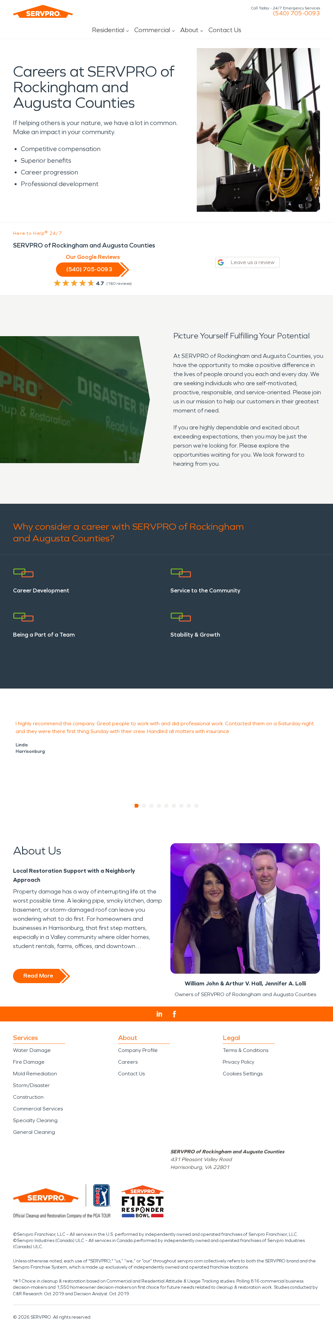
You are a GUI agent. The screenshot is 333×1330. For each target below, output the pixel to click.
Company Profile (138, 1050)
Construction (28, 1097)
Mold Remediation (35, 1073)
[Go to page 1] (136, 805)
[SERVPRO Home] (43, 11)
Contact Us (224, 30)
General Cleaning (34, 1132)
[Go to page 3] (151, 805)
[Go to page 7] (181, 805)
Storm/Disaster (31, 1085)
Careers (128, 1062)
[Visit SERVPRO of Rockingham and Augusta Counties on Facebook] (174, 1014)
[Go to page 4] (159, 805)
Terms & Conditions (245, 1050)
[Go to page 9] (196, 805)
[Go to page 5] (166, 805)
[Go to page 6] (174, 805)
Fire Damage (29, 1062)
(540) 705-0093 (296, 13)
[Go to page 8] (189, 805)
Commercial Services (38, 1109)
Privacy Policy (238, 1062)
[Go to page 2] (144, 805)
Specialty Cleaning (35, 1120)
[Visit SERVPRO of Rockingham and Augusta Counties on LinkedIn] (159, 1014)
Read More (38, 975)
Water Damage (32, 1050)
